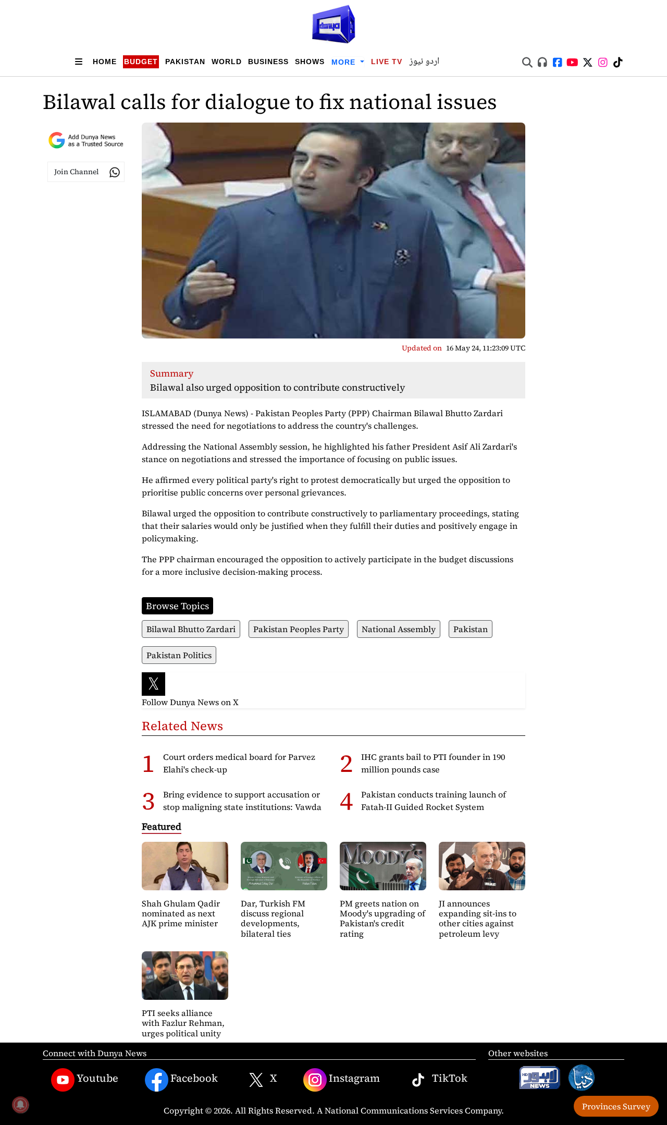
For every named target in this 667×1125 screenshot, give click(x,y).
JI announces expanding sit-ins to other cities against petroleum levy (477, 918)
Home (105, 61)
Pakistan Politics (179, 655)
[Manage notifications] (20, 1104)
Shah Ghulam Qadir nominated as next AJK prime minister (181, 913)
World (227, 61)
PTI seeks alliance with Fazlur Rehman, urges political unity (183, 1022)
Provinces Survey (616, 1106)
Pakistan (185, 61)
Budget (141, 61)
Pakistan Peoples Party (298, 629)
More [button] (344, 62)
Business (268, 61)
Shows (310, 61)
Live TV (386, 61)
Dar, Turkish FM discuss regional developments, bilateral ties (273, 918)
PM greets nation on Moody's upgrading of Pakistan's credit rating (382, 918)
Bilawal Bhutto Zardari (191, 629)
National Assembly (399, 629)
